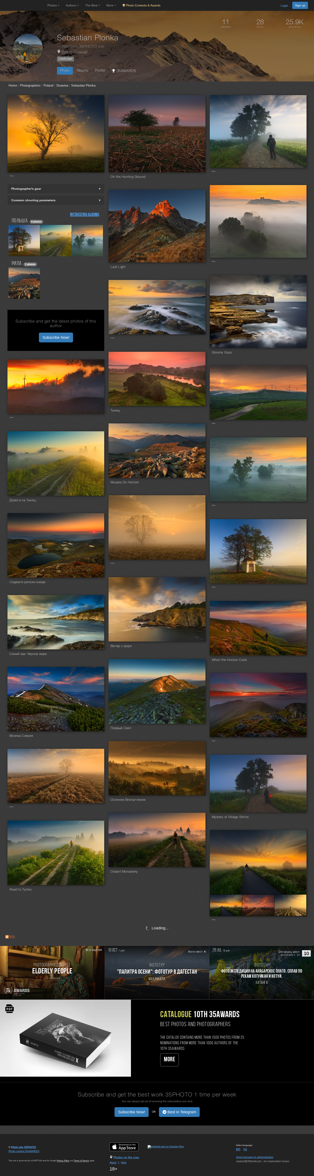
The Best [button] (91, 5)
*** (11, 176)
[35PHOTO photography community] (23, 5)
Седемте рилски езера (27, 582)
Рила (17, 263)
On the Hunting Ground (128, 176)
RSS (12, 936)
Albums (82, 70)
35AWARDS (126, 71)
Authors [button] (71, 5)
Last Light (118, 267)
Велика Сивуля (21, 735)
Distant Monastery (124, 871)
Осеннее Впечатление (128, 799)
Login (284, 5)
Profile (100, 70)
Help (123, 1162)
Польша (20, 221)
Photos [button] (52, 5)
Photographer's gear (26, 188)
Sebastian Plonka (83, 85)
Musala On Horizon (125, 482)
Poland (67, 52)
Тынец (115, 410)
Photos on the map (126, 1157)
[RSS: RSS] (7, 936)
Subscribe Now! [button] (56, 337)
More (169, 1059)
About (113, 1162)
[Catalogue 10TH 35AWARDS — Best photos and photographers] (65, 1038)
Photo (65, 70)
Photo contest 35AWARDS (24, 1151)
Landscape (65, 58)
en (238, 1149)
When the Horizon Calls (229, 660)
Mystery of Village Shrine (230, 817)
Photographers (30, 85)
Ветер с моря (121, 646)
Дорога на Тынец (23, 500)
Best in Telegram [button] (181, 1112)
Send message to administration (254, 1157)
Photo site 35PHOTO (23, 1147)
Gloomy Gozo (222, 352)
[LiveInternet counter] (18, 1155)
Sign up (300, 5)
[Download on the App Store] (128, 1146)
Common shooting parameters (33, 200)
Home (13, 85)
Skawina (80, 52)
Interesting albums (84, 215)
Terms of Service (81, 1161)
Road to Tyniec (21, 889)
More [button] (110, 5)
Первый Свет (121, 728)
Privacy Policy (63, 1161)
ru (245, 1149)
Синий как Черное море (28, 654)
